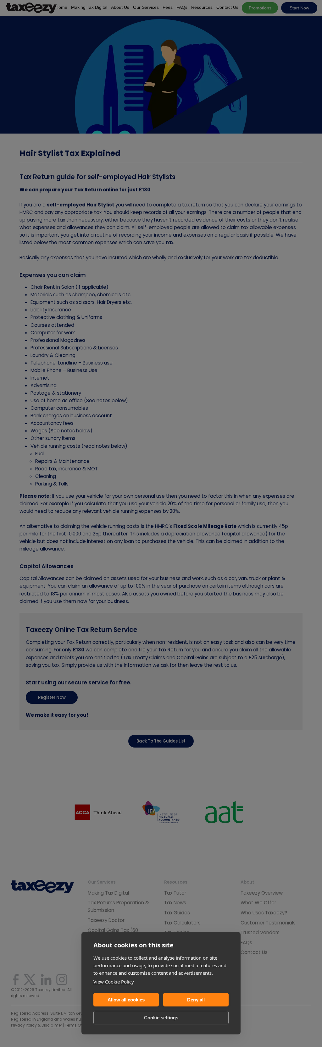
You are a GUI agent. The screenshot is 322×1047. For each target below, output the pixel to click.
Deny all (196, 999)
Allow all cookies (126, 999)
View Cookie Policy (113, 981)
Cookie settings (161, 1017)
